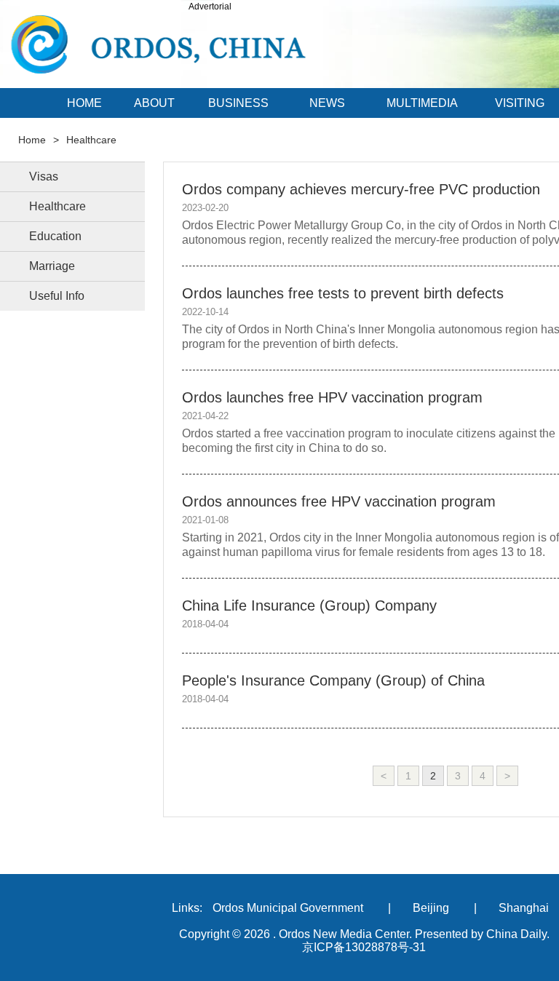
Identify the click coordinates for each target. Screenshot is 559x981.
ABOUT (154, 103)
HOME (84, 103)
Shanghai (524, 908)
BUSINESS (238, 103)
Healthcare (91, 140)
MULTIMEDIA (422, 103)
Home (32, 140)
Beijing (431, 908)
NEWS (327, 103)
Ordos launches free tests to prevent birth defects (343, 293)
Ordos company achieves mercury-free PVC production (361, 189)
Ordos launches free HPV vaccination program (332, 397)
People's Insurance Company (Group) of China (333, 680)
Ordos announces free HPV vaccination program (339, 501)
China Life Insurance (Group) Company (309, 605)
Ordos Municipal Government (288, 908)
